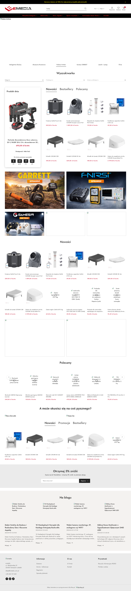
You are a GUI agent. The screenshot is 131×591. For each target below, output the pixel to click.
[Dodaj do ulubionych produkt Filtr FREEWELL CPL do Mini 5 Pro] (103, 370)
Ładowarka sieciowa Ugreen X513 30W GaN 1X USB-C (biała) (76, 310)
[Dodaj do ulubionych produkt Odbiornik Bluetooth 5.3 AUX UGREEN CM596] (83, 370)
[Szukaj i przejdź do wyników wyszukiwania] (85, 8)
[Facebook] (7, 579)
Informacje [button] (40, 559)
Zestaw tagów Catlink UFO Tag (54, 309)
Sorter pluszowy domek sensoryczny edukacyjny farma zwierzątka (116, 310)
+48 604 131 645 (11, 574)
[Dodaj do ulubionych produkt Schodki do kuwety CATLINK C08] (103, 131)
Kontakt (69, 567)
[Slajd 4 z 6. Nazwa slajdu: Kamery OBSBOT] (65, 40)
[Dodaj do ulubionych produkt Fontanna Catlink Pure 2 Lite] (62, 96)
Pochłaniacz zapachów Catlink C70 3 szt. (116, 122)
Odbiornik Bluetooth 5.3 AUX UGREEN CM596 (75, 396)
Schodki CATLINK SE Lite (73, 156)
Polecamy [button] (65, 363)
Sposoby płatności (42, 573)
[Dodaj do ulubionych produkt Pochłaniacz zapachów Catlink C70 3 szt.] (124, 96)
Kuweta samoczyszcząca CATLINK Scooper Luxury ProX (75, 122)
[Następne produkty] (122, 377)
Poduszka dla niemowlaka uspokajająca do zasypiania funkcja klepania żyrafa (94, 310)
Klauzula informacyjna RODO (107, 564)
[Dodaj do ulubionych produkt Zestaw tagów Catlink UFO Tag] (62, 284)
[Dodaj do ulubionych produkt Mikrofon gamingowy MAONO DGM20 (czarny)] (21, 370)
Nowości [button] (50, 423)
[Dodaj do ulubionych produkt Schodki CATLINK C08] (62, 131)
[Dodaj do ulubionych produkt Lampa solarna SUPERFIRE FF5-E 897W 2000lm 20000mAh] (62, 370)
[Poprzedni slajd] (4, 40)
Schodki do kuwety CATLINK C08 (96, 156)
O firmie (69, 564)
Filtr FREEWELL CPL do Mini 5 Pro (95, 396)
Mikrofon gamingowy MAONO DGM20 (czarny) (13, 396)
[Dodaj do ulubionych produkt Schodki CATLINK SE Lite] (83, 131)
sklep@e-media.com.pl (12, 571)
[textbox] (7, 80)
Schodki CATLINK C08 (52, 156)
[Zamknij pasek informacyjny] (125, 2)
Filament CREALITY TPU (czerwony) (114, 396)
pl (95, 9)
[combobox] (24, 80)
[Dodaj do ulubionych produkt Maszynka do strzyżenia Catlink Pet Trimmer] (103, 96)
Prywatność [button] (102, 559)
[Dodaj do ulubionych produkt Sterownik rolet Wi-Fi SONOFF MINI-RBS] (41, 370)
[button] (30, 15)
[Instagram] (10, 579)
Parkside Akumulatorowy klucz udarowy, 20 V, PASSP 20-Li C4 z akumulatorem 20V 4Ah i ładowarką (23, 141)
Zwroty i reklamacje (42, 567)
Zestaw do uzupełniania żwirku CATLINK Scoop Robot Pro (116, 157)
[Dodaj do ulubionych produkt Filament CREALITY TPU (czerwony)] (124, 370)
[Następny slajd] (127, 40)
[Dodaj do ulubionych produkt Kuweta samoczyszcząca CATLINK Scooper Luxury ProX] (83, 96)
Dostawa (39, 564)
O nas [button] (69, 559)
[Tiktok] (13, 579)
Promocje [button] (64, 423)
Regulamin (39, 570)
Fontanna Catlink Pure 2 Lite (53, 121)
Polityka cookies (103, 567)
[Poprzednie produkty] (8, 377)
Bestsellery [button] (79, 423)
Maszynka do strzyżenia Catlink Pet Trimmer (95, 122)
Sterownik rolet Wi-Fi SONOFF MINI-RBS (34, 396)
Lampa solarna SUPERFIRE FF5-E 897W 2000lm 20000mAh (55, 396)
